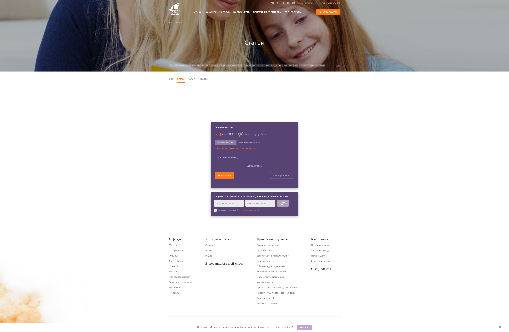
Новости (173, 266)
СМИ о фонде (176, 260)
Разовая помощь (225, 142)
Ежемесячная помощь (249, 142)
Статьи (181, 78)
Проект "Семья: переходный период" (277, 287)
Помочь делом (319, 255)
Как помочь (319, 239)
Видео (204, 78)
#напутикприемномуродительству (191, 65)
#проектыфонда (217, 65)
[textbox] (254, 157)
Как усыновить (265, 282)
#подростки (276, 65)
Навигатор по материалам (271, 276)
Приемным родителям (267, 12)
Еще (337, 65)
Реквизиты (175, 287)
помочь (330, 12)
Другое (264, 134)
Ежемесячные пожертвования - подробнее (235, 148)
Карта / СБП (227, 134)
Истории (224, 12)
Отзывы (173, 255)
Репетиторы (263, 260)
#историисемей (234, 65)
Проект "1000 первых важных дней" (276, 292)
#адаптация (249, 65)
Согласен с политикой (238, 210)
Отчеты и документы (180, 282)
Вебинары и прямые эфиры (272, 271)
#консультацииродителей (312, 65)
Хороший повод (320, 250)
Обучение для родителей (271, 266)
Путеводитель (264, 250)
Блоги (192, 78)
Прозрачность (176, 250)
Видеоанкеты (241, 12)
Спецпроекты (292, 12)
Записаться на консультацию (273, 255)
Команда (174, 271)
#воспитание (262, 65)
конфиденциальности (249, 210)
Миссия (173, 245)
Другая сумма (254, 165)
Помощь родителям (268, 245)
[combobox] (254, 157)
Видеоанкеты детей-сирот (224, 263)
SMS (247, 134)
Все (171, 65)
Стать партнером (320, 260)
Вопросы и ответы (267, 303)
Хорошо (304, 327)
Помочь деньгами (321, 245)
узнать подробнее (282, 327)
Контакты (174, 292)
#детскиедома (291, 65)
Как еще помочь (282, 175)
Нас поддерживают (179, 276)
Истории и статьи (218, 239)
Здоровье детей (265, 298)
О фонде (211, 12)
